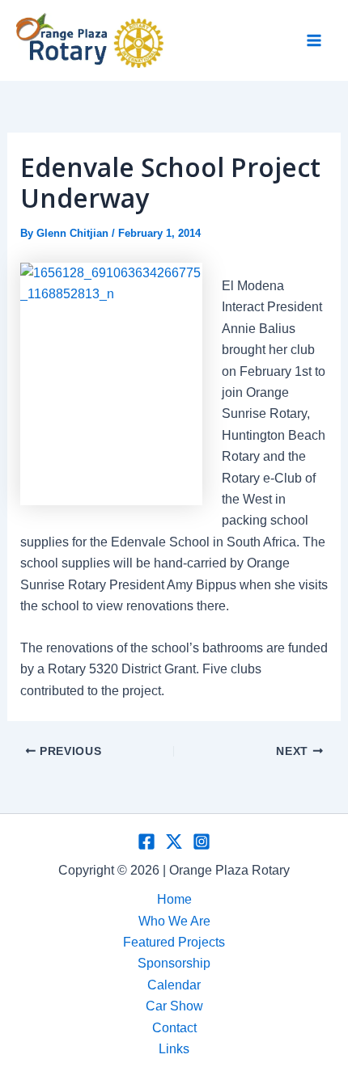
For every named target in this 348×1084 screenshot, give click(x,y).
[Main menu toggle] (314, 40)
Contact (174, 1028)
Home (174, 899)
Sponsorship (174, 963)
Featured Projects (174, 942)
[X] (174, 841)
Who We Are (174, 921)
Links (174, 1049)
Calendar (174, 985)
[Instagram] (201, 841)
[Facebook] (146, 841)
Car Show (174, 1006)
